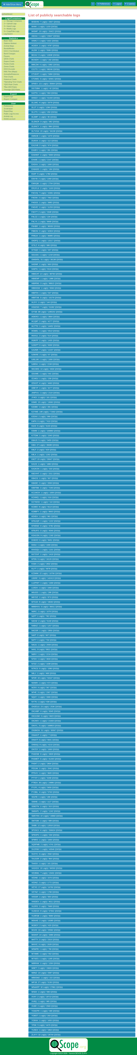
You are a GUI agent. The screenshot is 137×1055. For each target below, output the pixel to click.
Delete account (9, 119)
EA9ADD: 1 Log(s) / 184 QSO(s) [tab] (45, 169)
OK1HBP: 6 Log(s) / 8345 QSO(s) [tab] (45, 711)
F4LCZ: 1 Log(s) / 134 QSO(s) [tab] (44, 217)
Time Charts (8, 77)
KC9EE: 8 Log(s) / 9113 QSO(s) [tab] (45, 507)
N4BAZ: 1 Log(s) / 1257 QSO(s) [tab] (45, 626)
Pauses (7, 56)
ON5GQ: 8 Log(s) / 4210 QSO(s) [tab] (45, 745)
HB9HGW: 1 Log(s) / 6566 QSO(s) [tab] (46, 288)
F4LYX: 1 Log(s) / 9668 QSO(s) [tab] (44, 221)
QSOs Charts (9, 59)
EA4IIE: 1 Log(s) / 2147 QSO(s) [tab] (45, 160)
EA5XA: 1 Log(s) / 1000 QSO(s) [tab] (45, 164)
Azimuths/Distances (11, 74)
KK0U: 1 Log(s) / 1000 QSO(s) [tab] (44, 545)
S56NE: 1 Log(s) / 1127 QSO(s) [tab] (45, 802)
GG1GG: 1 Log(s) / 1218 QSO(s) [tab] (45, 255)
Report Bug (8, 111)
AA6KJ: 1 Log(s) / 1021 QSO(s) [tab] (44, 41)
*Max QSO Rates (10, 87)
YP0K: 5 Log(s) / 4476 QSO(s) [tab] (44, 1025)
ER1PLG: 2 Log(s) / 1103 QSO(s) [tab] (45, 188)
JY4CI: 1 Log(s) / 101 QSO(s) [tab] (44, 397)
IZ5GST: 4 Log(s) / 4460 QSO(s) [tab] (45, 383)
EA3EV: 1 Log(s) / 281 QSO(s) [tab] (44, 150)
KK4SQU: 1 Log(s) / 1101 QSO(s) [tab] (45, 550)
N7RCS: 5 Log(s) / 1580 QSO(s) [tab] (45, 668)
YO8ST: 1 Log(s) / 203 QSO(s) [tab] (44, 1016)
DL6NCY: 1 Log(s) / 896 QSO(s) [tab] (45, 126)
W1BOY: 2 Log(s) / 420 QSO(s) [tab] (44, 925)
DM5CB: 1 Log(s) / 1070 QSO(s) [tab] (45, 136)
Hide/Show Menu (13, 4)
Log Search (8, 34)
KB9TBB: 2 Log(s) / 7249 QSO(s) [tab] (45, 488)
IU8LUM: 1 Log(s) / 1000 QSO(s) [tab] (45, 359)
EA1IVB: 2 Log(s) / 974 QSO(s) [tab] (44, 145)
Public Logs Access (11, 114)
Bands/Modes (9, 48)
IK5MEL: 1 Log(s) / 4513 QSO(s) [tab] (45, 331)
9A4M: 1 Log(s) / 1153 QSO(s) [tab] (44, 26)
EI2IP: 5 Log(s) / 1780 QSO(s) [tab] (44, 174)
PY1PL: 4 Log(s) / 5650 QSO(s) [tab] (45, 787)
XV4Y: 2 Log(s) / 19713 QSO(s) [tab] (44, 997)
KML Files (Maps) (10, 72)
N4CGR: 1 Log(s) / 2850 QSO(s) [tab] (45, 630)
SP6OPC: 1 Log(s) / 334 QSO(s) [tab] (45, 835)
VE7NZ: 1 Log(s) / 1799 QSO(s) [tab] (45, 892)
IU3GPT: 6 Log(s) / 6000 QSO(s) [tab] (45, 345)
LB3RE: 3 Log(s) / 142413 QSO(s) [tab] (46, 578)
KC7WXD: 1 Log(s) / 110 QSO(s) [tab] (45, 502)
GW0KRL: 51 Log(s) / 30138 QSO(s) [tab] (47, 259)
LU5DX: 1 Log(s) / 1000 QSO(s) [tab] (45, 588)
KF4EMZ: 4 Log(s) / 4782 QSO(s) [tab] (45, 526)
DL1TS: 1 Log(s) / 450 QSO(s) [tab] (44, 112)
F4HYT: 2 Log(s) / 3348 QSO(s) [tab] (44, 212)
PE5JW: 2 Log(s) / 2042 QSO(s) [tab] (45, 768)
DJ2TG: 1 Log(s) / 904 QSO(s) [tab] (44, 93)
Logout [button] (118, 4)
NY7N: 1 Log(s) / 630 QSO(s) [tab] (44, 702)
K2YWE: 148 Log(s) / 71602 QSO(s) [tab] (47, 412)
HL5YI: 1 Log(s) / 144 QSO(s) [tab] (44, 302)
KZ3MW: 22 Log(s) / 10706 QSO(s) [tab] (46, 573)
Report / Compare (10, 99)
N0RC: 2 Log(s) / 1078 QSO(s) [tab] (44, 611)
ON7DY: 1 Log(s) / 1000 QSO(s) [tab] (45, 749)
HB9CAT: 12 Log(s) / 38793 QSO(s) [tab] (46, 274)
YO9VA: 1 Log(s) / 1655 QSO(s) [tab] (45, 1020)
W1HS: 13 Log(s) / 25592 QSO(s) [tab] (45, 930)
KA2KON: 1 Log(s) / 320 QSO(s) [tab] (45, 469)
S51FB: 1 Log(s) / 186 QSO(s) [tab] (44, 797)
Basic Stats (8, 41)
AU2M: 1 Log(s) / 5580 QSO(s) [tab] (44, 50)
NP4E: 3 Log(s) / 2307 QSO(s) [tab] (44, 692)
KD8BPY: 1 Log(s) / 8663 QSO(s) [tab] (45, 511)
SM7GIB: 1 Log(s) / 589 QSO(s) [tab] (45, 821)
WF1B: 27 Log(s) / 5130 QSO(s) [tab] (45, 982)
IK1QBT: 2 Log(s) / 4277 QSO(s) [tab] (45, 321)
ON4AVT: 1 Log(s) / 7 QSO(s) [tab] (44, 735)
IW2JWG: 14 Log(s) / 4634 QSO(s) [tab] (46, 369)
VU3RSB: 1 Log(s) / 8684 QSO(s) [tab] (45, 916)
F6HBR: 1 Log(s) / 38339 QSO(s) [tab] (45, 226)
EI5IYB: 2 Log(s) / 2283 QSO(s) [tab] (45, 179)
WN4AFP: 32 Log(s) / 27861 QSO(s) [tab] (47, 987)
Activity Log (8, 116)
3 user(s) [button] (131, 4)
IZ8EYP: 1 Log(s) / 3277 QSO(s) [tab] (45, 388)
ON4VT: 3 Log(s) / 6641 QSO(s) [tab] (45, 740)
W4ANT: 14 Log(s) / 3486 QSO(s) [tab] (45, 935)
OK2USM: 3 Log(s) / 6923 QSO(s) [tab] (46, 716)
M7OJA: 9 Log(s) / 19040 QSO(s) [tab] (45, 602)
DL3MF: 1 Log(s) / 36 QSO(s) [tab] (44, 117)
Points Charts (9, 64)
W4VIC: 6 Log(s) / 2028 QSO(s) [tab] (45, 944)
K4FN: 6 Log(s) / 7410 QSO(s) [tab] (44, 421)
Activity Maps (9, 46)
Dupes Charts (9, 61)
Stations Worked (10, 43)
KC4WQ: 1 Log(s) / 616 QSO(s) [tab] (45, 497)
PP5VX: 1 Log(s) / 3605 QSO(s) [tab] (45, 773)
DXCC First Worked (11, 51)
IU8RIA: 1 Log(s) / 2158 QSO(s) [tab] (45, 364)
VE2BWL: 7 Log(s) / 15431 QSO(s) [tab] (46, 873)
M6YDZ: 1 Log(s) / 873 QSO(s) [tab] (44, 597)
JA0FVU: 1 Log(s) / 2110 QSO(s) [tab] (45, 393)
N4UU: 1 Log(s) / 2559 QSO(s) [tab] (44, 645)
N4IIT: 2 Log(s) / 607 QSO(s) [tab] (43, 635)
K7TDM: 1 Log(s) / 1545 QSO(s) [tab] (45, 435)
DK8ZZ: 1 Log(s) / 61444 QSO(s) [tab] (45, 98)
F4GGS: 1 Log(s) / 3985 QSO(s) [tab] (45, 202)
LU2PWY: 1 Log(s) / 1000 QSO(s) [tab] (45, 583)
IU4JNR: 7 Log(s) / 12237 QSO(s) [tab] (45, 350)
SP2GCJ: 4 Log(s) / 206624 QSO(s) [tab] (46, 830)
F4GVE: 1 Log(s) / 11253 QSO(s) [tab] (45, 207)
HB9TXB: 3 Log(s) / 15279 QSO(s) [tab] (46, 298)
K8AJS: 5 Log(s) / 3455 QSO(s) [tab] (44, 440)
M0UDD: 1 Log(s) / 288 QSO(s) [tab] (44, 592)
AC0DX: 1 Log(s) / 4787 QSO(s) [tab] (45, 46)
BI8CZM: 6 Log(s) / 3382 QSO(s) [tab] (45, 65)
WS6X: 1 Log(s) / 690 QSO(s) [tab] (44, 992)
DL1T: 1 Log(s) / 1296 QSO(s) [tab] (44, 107)
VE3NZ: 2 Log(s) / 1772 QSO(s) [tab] (45, 882)
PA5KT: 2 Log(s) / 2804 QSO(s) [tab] (44, 764)
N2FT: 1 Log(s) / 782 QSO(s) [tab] (43, 616)
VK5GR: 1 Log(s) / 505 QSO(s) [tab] (44, 897)
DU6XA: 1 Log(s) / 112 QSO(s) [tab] (44, 141)
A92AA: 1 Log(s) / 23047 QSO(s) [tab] (45, 36)
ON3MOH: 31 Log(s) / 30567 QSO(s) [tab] (47, 730)
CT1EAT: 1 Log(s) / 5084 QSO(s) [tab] (45, 74)
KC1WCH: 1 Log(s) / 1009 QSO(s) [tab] (46, 493)
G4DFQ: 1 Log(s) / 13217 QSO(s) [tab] (45, 241)
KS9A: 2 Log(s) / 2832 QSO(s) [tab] (44, 564)
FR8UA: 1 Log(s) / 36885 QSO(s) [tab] (45, 236)
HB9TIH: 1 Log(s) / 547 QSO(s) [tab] (44, 293)
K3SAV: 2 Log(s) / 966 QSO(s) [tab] (44, 416)
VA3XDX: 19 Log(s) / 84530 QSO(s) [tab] (46, 868)
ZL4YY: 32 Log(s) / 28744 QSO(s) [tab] (45, 1035)
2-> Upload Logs (10, 23)
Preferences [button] (104, 4)
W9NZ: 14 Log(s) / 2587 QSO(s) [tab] (45, 973)
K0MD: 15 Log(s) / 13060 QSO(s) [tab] (45, 402)
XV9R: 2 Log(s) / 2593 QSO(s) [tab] (44, 1006)
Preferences (8, 106)
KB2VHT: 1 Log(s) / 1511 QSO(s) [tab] (45, 474)
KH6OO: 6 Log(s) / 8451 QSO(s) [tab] (45, 540)
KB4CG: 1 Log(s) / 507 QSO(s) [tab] (44, 478)
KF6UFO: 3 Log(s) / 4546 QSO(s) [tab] (45, 531)
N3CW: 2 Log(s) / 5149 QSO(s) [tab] (44, 621)
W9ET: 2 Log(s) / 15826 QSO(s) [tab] (45, 968)
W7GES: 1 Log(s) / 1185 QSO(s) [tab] (45, 959)
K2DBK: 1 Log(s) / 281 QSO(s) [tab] (44, 407)
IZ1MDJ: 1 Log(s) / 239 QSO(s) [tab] (44, 378)
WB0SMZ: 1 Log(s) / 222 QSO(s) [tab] (45, 978)
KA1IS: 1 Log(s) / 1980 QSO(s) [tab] (44, 464)
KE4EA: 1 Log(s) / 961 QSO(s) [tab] (44, 516)
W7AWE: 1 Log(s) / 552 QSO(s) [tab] (45, 954)
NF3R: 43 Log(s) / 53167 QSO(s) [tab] (45, 678)
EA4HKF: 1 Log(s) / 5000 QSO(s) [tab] (45, 155)
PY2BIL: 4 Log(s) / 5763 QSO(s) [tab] (45, 792)
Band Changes (9, 54)
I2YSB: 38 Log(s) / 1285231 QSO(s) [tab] (46, 312)
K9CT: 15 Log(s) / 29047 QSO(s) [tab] (45, 459)
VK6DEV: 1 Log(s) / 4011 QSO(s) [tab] (45, 902)
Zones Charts (9, 66)
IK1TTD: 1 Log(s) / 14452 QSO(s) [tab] (45, 326)
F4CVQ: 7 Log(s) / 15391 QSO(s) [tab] (45, 193)
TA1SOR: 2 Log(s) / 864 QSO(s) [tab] (45, 859)
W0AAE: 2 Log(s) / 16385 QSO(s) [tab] (45, 920)
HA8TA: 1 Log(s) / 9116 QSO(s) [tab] (45, 269)
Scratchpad (8, 109)
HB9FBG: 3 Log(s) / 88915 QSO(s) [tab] (46, 283)
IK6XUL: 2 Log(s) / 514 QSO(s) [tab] (44, 336)
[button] (93, 4)
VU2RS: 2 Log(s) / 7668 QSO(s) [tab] (45, 906)
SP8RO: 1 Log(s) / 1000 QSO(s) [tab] (45, 840)
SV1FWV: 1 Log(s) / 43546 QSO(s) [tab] (46, 849)
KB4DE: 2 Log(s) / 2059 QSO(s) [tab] (45, 483)
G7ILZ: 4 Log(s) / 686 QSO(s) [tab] (44, 245)
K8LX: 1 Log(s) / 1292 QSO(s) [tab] (44, 454)
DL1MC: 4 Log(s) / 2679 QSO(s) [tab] (45, 103)
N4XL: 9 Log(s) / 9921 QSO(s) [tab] (44, 649)
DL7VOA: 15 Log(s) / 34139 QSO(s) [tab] (46, 131)
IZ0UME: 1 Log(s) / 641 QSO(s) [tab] (45, 374)
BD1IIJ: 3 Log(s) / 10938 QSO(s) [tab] (45, 55)
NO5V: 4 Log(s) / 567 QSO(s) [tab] (44, 687)
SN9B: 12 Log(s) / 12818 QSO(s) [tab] (45, 825)
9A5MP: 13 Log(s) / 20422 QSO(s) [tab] (46, 31)
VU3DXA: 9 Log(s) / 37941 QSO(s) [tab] (46, 911)
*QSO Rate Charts (11, 84)
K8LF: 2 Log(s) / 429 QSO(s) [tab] (43, 450)
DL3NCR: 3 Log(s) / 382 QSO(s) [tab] (45, 122)
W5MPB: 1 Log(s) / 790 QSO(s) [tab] (45, 949)
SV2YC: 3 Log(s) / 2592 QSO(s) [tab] (45, 854)
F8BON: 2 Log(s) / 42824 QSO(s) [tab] (45, 231)
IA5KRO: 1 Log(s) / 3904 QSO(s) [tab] (45, 317)
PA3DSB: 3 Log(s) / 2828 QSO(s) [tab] (45, 754)
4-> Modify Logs (10, 29)
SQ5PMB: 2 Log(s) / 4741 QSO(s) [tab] (46, 844)
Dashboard (8, 14)
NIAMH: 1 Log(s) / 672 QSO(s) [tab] (44, 683)
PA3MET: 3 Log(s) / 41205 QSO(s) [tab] (46, 759)
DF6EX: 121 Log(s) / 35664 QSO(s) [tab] (46, 84)
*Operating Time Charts (13, 82)
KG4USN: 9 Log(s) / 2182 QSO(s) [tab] (45, 535)
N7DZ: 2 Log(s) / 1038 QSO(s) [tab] (44, 664)
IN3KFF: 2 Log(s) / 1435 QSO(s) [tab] (45, 340)
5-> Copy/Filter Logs (11, 31)
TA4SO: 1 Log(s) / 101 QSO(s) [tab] (44, 863)
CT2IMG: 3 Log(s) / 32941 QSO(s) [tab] (46, 79)
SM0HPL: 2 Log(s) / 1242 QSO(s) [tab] (45, 811)
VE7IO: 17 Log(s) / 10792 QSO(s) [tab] (45, 887)
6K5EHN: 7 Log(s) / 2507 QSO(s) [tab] (45, 22)
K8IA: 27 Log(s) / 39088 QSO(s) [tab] (45, 445)
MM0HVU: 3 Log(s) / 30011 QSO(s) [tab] (46, 607)
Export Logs (8, 96)
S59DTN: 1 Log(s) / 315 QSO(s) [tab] (45, 806)
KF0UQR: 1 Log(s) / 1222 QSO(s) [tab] (45, 521)
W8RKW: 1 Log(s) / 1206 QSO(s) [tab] (45, 963)
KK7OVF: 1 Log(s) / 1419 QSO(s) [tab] (45, 554)
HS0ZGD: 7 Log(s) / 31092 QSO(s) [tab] (46, 307)
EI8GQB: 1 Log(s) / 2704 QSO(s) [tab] (45, 183)
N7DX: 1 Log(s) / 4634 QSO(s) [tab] (44, 659)
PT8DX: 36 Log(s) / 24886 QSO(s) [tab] (46, 783)
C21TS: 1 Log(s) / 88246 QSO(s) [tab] (45, 69)
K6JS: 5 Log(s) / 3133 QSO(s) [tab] (44, 426)
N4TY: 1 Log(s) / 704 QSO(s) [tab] (43, 640)
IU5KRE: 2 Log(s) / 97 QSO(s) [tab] (44, 355)
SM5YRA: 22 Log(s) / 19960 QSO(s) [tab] (47, 816)
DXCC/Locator (9, 69)
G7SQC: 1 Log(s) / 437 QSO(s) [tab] (44, 250)
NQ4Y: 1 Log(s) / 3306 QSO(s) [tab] (44, 697)
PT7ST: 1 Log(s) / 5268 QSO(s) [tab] (44, 778)
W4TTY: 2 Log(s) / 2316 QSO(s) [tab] (45, 940)
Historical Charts (10, 79)
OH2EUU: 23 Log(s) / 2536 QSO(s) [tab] (46, 707)
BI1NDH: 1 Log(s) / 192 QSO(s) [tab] (45, 60)
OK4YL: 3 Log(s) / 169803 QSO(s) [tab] (46, 726)
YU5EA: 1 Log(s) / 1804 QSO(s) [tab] (45, 1030)
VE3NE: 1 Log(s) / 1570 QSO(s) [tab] (45, 878)
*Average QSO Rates (12, 90)
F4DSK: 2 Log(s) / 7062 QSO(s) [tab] (45, 198)
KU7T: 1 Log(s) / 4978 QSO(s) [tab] (44, 569)
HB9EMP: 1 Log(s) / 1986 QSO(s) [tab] (45, 278)
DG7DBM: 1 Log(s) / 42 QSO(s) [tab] (45, 88)
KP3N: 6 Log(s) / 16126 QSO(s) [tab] (45, 559)
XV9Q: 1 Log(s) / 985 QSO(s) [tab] (44, 1001)
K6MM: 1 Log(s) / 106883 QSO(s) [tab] (45, 431)
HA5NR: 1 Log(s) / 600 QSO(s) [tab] (44, 264)
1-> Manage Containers (13, 21)
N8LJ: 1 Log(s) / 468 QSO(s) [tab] (43, 673)
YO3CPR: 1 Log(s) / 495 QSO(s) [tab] (45, 1011)
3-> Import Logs (10, 26)
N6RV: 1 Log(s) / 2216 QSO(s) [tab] (44, 654)
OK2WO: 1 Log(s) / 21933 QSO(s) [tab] (46, 721)
